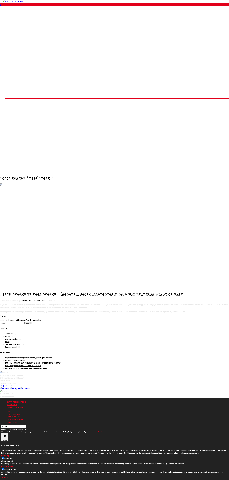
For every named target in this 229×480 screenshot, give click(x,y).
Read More (102, 432)
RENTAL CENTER (11, 93)
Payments (14, 139)
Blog (12, 113)
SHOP (7, 129)
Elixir (13, 68)
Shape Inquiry (21, 42)
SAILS (7, 58)
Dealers (14, 145)
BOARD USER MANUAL (15, 419)
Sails (7, 342)
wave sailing (36, 320)
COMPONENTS (10, 74)
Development (16, 103)
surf (25, 320)
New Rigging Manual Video (15, 360)
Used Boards (15, 148)
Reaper (13, 22)
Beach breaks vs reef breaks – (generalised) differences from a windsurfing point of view (91, 295)
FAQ (8, 411)
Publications (15, 168)
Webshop (14, 132)
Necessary (8, 458)
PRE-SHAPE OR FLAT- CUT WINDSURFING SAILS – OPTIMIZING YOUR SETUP (33, 363)
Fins (12, 84)
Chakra (13, 29)
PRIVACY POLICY (12, 422)
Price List (20, 38)
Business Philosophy (19, 106)
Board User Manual (18, 158)
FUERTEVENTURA (11, 119)
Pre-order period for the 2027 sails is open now (23, 366)
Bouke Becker (25, 301)
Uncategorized (11, 347)
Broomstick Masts (18, 77)
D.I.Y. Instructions (11, 339)
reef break (19, 320)
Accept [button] (94, 432)
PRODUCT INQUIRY (14, 414)
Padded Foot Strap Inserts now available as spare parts (26, 368)
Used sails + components (20, 151)
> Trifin (13, 48)
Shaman (13, 25)
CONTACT (8, 171)
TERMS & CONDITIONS (15, 407)
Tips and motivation (37, 301)
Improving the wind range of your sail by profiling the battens (28, 358)
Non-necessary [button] (7, 466)
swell (29, 320)
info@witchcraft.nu (7, 386)
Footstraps (15, 90)
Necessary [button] (5, 455)
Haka (12, 19)
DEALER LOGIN (12, 405)
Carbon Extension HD (19, 81)
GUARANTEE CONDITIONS (16, 402)
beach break (9, 320)
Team (13, 116)
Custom (13, 35)
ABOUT (7, 97)
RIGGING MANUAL (13, 417)
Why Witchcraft (16, 109)
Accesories (9, 334)
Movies (13, 164)
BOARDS (8, 9)
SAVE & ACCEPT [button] (7, 477)
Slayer (13, 61)
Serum (13, 16)
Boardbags (15, 87)
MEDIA (7, 161)
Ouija (12, 32)
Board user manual (23, 55)
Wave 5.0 (14, 13)
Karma (13, 64)
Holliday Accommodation (20, 126)
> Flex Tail (14, 51)
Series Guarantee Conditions (22, 155)
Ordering (14, 135)
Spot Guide (15, 122)
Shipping (14, 142)
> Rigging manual (17, 71)
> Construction (16, 45)
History (13, 100)
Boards (8, 336)
